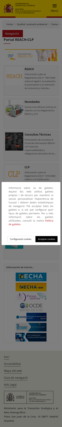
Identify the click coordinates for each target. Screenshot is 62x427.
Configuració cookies (20, 239)
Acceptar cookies (46, 239)
